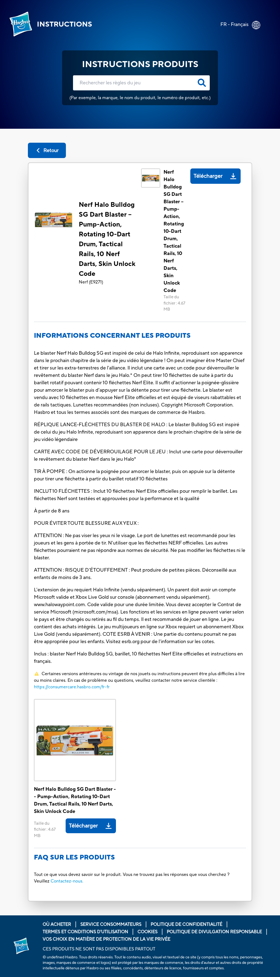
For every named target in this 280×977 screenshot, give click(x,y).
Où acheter (57, 924)
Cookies (148, 932)
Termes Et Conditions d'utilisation (85, 932)
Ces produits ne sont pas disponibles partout (99, 949)
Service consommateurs (110, 924)
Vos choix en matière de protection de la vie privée (106, 939)
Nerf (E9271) (91, 282)
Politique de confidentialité (186, 924)
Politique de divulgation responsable (214, 932)
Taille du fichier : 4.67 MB (174, 303)
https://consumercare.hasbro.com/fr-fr (72, 687)
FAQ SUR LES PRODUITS (74, 857)
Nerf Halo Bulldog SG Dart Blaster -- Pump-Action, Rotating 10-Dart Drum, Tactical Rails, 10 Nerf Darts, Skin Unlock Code (107, 239)
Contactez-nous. (67, 881)
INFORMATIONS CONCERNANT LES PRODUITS (112, 335)
